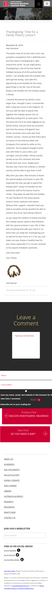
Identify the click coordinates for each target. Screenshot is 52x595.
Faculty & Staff (11, 475)
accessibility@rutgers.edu (20, 586)
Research (8, 501)
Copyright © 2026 (9, 571)
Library (7, 491)
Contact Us (9, 517)
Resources (9, 507)
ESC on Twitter (9, 555)
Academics (9, 464)
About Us (8, 459)
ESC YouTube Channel (12, 560)
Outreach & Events (13, 496)
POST (34, 399)
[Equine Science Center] (16, 4)
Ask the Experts (12, 469)
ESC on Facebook (10, 550)
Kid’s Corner (10, 485)
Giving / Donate (12, 480)
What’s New (9, 512)
